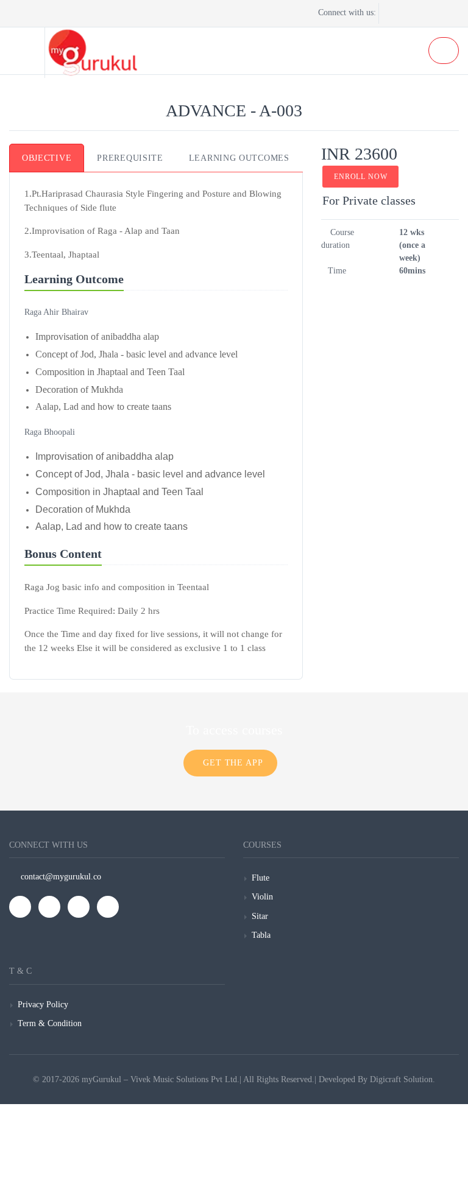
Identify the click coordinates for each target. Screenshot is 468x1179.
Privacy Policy (43, 1004)
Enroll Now (360, 176)
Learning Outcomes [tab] (239, 158)
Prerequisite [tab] (130, 158)
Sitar (260, 916)
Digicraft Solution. (402, 1079)
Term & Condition (50, 1023)
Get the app (233, 762)
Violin (262, 896)
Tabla (261, 935)
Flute (260, 877)
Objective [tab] (46, 158)
